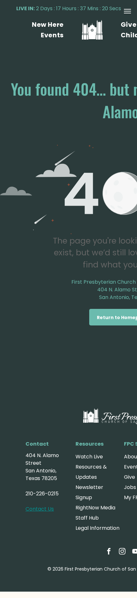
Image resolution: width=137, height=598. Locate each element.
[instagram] (122, 552)
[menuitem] (48, 24)
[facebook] (109, 552)
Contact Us (39, 509)
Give (129, 477)
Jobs (130, 487)
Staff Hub (87, 517)
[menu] (127, 11)
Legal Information (97, 528)
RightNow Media (95, 507)
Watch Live (89, 456)
